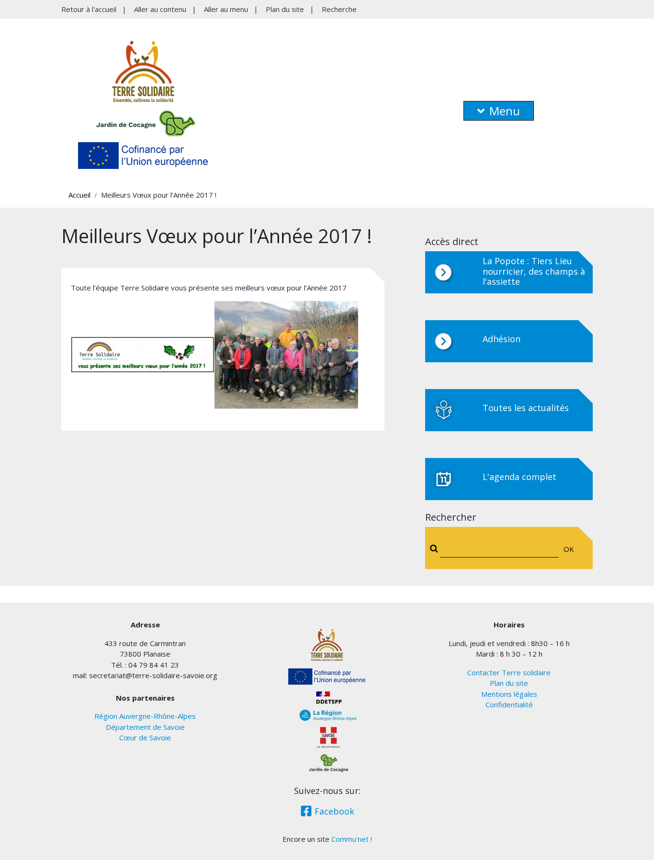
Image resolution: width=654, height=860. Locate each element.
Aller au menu (226, 9)
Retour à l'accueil (88, 9)
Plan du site (285, 9)
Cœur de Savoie (145, 737)
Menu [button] (504, 111)
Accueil (79, 195)
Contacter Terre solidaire (509, 672)
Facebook (333, 811)
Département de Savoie (145, 727)
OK (569, 549)
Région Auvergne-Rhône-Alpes (145, 716)
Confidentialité (509, 704)
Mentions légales (509, 694)
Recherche (339, 9)
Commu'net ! (351, 839)
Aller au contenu (160, 9)
